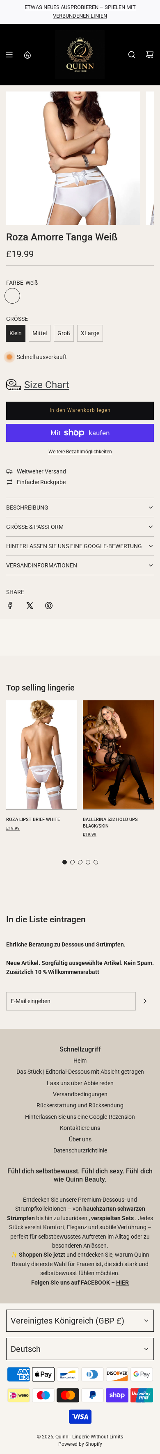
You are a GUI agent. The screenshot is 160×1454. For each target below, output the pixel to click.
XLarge (90, 333)
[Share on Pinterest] (49, 607)
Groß (63, 333)
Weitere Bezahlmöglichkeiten (80, 452)
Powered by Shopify (80, 1444)
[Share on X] (30, 607)
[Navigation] (9, 55)
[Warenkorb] (150, 55)
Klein (15, 333)
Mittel (39, 333)
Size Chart (46, 385)
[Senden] (145, 1001)
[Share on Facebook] (10, 607)
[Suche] (132, 55)
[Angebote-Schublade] (27, 55)
